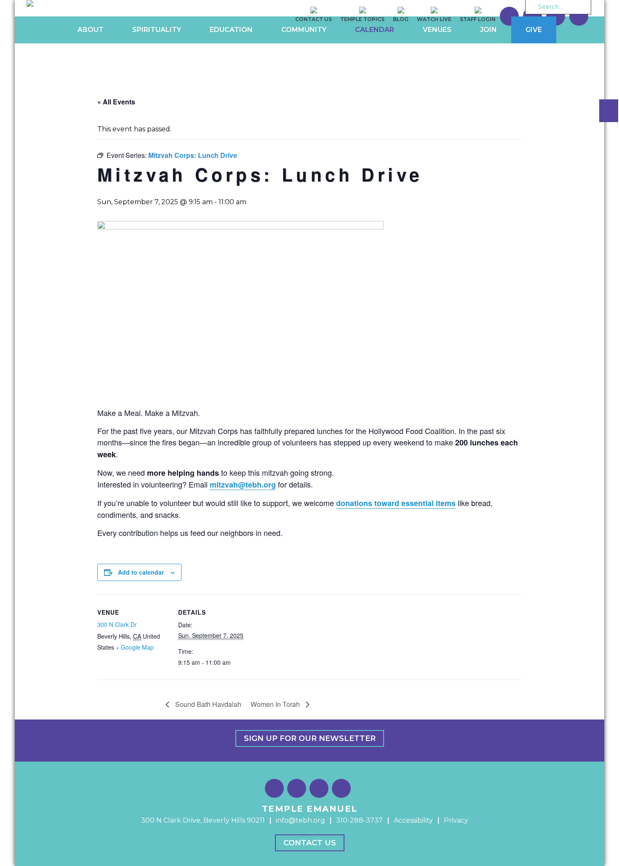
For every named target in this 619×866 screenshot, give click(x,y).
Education (231, 30)
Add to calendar (141, 572)
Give (534, 30)
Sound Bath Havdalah (207, 704)
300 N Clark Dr (117, 624)
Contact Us (309, 842)
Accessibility (413, 820)
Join (488, 30)
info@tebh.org (300, 820)
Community (303, 30)
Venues (437, 30)
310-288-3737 (359, 820)
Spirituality (156, 30)
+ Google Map (135, 647)
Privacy (456, 820)
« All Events (116, 102)
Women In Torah (276, 704)
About (90, 30)
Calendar (374, 30)
